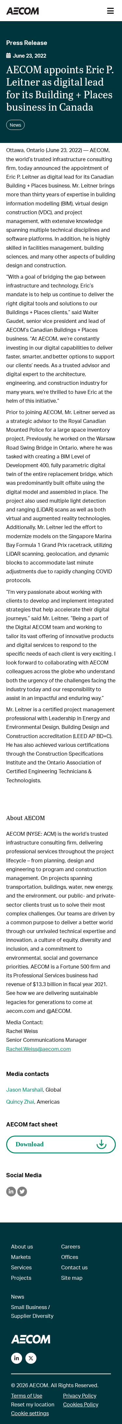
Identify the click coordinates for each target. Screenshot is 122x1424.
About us (22, 1246)
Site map (72, 1277)
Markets (21, 1256)
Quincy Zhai (20, 1101)
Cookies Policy (80, 1404)
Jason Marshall (24, 1089)
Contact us (74, 1267)
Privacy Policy (79, 1395)
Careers (70, 1246)
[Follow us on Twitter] (30, 1358)
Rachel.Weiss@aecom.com (38, 1048)
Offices (69, 1256)
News (17, 1296)
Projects (21, 1277)
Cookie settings (30, 1413)
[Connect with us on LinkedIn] (16, 1358)
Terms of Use (26, 1395)
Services (21, 1267)
